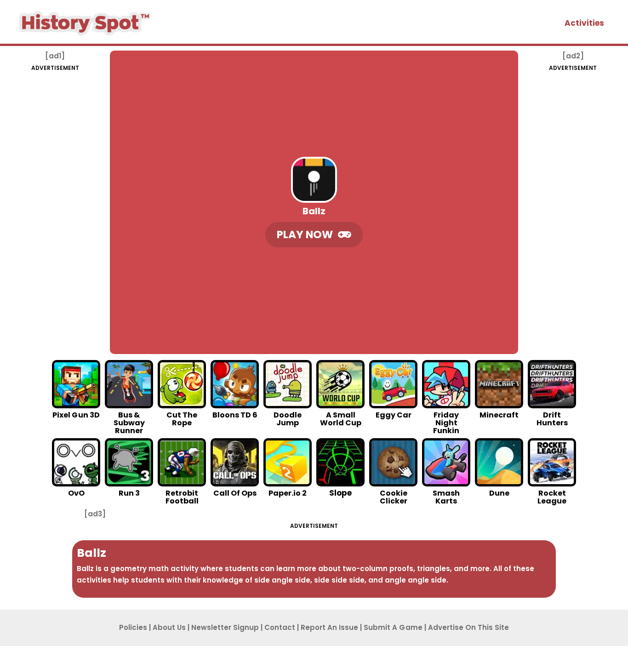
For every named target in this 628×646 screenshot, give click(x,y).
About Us (169, 627)
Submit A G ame (393, 627)
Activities (584, 23)
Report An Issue (329, 627)
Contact (279, 627)
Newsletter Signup (225, 627)
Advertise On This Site (468, 627)
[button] (314, 234)
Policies (133, 627)
